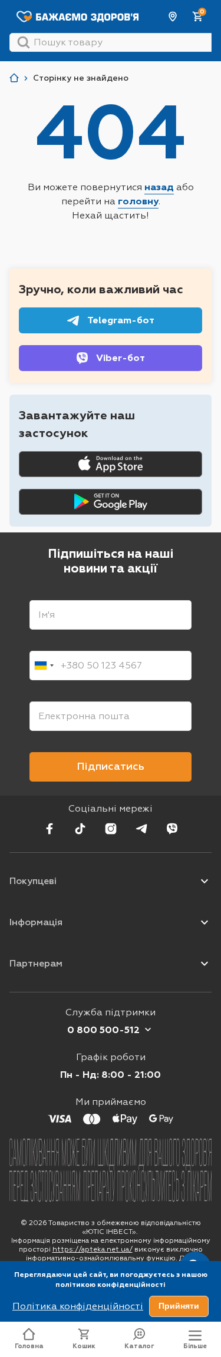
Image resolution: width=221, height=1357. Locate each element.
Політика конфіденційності (77, 1306)
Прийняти (179, 1305)
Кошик (83, 1346)
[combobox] (43, 665)
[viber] (172, 828)
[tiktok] (80, 828)
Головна (29, 1346)
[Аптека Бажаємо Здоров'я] (14, 78)
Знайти (24, 42)
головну (138, 201)
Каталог (139, 1346)
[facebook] (49, 828)
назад (159, 187)
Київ (173, 16)
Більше (195, 1346)
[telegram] (141, 828)
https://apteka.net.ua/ (92, 1249)
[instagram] (110, 828)
